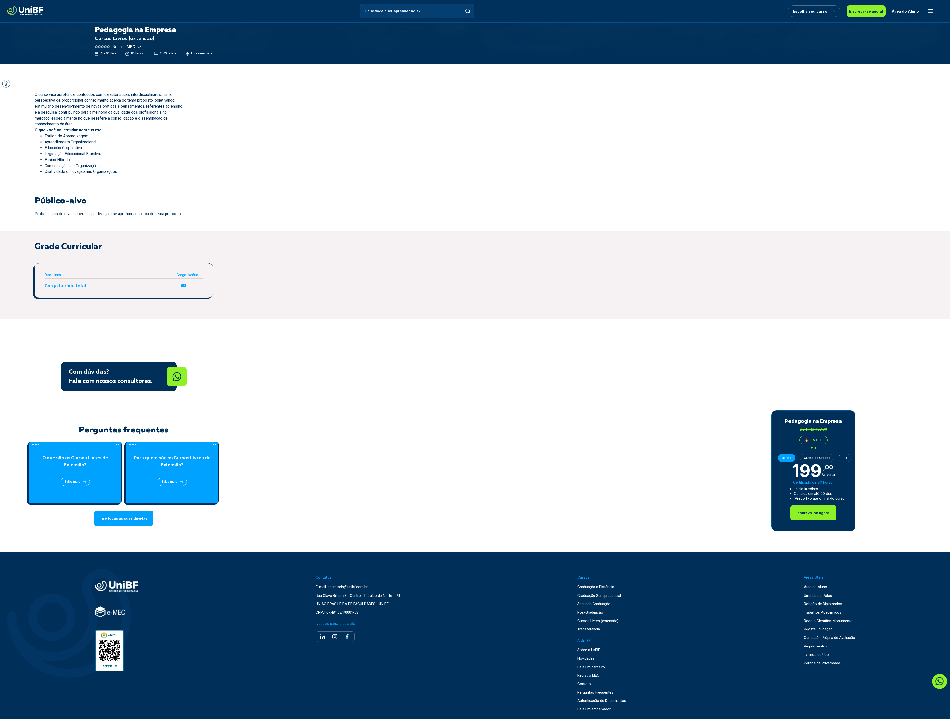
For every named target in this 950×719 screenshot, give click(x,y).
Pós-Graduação (590, 612)
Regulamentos (815, 646)
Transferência (588, 629)
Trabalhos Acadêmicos (822, 612)
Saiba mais (72, 481)
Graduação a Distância (595, 587)
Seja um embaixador (594, 709)
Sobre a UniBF (588, 650)
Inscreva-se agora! (866, 11)
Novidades (585, 658)
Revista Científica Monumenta (828, 621)
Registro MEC (588, 675)
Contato (584, 684)
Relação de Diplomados (823, 604)
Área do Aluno (905, 11)
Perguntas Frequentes (595, 692)
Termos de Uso (816, 655)
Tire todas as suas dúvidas (124, 518)
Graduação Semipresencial (599, 596)
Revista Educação (818, 629)
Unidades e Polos (818, 596)
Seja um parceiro (591, 667)
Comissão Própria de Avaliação (829, 638)
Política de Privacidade (822, 663)
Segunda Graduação (593, 604)
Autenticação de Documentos (601, 701)
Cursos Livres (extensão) (597, 621)
